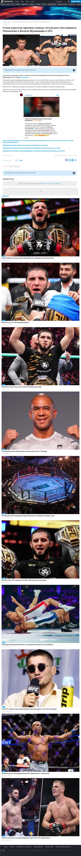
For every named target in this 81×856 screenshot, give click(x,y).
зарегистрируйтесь (56, 183)
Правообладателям (38, 846)
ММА (8, 4)
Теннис (38, 4)
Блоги (22, 1)
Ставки (27, 1)
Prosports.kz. (25, 77)
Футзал (44, 4)
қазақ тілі (76, 1)
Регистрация (59, 1)
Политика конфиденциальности (63, 846)
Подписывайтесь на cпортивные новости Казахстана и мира (20, 70)
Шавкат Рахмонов (14, 166)
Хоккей (18, 4)
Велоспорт (72, 4)
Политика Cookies (49, 846)
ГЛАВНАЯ (5, 21)
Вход (65, 1)
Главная (17, 1)
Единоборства (52, 4)
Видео (32, 1)
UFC (5, 166)
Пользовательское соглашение (24, 846)
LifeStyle (32, 4)
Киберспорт (25, 4)
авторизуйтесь (43, 183)
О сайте (6, 846)
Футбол (3, 4)
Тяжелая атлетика (62, 4)
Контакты (12, 846)
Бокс (12, 4)
